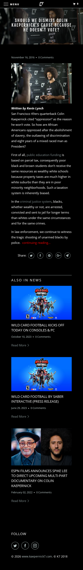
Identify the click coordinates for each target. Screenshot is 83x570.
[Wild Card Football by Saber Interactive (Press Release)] (41, 374)
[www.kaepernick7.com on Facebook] (26, 545)
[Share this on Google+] (57, 256)
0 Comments (46, 57)
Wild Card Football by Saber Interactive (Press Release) (37, 399)
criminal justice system (36, 201)
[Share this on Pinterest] (48, 256)
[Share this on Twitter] (30, 256)
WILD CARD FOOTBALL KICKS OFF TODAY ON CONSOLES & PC (37, 327)
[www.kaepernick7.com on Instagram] (35, 545)
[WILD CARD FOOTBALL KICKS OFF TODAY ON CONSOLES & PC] (41, 303)
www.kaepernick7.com (37, 556)
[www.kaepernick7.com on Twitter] (16, 545)
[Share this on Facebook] (39, 256)
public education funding (44, 155)
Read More (19, 345)
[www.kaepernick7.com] (41, 4)
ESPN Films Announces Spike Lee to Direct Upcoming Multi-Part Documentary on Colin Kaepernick (39, 478)
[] (36, 243)
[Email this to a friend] (67, 256)
